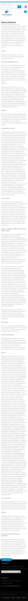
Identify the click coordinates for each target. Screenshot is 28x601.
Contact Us (24, 597)
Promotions (13, 597)
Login (3, 4)
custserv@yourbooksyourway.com (13, 585)
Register (9, 4)
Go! (19, 571)
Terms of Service (5, 597)
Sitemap (18, 597)
